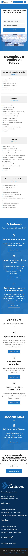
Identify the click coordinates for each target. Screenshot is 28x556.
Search (14, 30)
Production (14, 98)
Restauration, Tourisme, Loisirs (14, 72)
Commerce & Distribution (14, 179)
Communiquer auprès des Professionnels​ (14, 515)
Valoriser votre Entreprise (9, 529)
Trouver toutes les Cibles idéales (11, 512)
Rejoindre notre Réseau (8, 543)
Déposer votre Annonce (18, 2)
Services (14, 140)
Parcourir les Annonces (8, 509)
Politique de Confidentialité (17, 553)
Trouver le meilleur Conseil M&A (11, 532)
